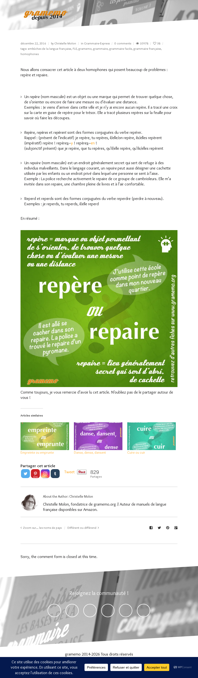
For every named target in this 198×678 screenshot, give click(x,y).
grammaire (100, 48)
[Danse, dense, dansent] (98, 436)
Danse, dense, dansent (90, 452)
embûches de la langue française (49, 48)
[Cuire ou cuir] (151, 436)
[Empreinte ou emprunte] (45, 436)
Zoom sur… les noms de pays (42, 528)
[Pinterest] (90, 610)
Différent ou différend (81, 528)
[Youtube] (125, 610)
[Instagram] (45, 473)
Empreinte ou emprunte (37, 452)
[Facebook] (54, 610)
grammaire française (147, 48)
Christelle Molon (65, 43)
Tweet (69, 471)
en (93, 143)
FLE (75, 48)
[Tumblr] (55, 473)
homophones (30, 54)
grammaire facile (120, 48)
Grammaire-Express (97, 43)
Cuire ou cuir (136, 452)
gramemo (85, 48)
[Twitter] (25, 473)
